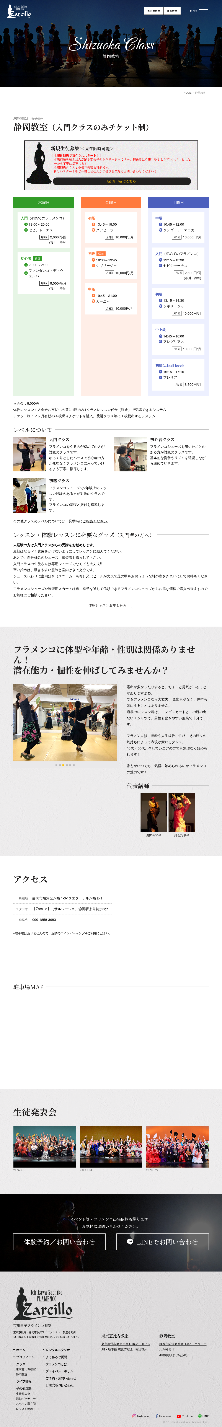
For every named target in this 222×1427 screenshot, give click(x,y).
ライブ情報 (23, 1381)
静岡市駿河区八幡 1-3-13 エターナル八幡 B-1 (67, 898)
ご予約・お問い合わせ (61, 1378)
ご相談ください (95, 520)
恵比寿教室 (153, 11)
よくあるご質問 (56, 1357)
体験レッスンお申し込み (107, 605)
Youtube (187, 1416)
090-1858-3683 (44, 919)
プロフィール (25, 1357)
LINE (205, 1416)
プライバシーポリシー (61, 1371)
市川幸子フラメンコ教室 (32, 1325)
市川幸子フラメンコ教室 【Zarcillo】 (19, 20)
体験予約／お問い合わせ (59, 1241)
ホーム (20, 1350)
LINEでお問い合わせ (167, 1241)
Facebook (165, 1416)
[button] (56, 765)
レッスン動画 (24, 1409)
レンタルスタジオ (58, 1350)
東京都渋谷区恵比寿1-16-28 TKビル (125, 1344)
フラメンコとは (56, 1364)
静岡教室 (172, 11)
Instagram (143, 1416)
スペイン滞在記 (26, 1403)
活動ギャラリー (26, 1398)
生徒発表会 (23, 1393)
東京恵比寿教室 (26, 1369)
